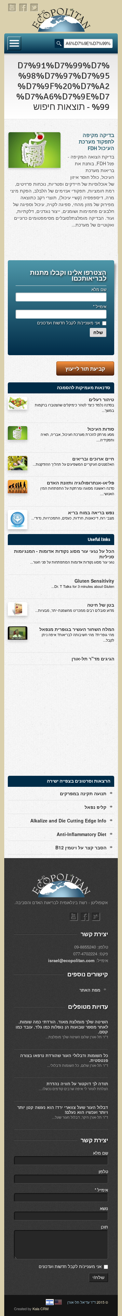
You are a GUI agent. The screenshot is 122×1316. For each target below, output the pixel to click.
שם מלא (98, 289)
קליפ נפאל (95, 807)
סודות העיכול (101, 428)
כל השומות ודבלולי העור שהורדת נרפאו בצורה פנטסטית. (64, 1058)
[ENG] (58, 1302)
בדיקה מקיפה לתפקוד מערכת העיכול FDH (96, 142)
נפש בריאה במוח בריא (91, 512)
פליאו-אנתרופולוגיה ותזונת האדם (80, 482)
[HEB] (49, 1302)
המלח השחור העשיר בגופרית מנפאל (76, 629)
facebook (23, 8)
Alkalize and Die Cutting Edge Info (68, 820)
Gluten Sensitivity (94, 580)
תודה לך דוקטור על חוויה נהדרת (77, 1083)
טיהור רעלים (101, 399)
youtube (12, 8)
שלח (98, 332)
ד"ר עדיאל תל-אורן (81, 1302)
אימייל (99, 306)
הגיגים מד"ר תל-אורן (93, 658)
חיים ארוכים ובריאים (93, 458)
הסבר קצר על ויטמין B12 (80, 847)
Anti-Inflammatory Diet (81, 834)
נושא (104, 1208)
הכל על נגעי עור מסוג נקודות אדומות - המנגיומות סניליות (64, 554)
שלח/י (98, 1277)
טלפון (103, 1171)
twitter (34, 8)
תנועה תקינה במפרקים (83, 793)
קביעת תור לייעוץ (85, 368)
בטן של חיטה (100, 604)
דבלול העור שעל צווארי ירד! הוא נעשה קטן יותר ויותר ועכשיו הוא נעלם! (62, 1109)
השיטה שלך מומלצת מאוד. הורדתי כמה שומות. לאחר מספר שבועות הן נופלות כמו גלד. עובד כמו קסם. (62, 1027)
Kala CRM (40, 1308)
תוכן (104, 1227)
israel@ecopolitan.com (71, 960)
